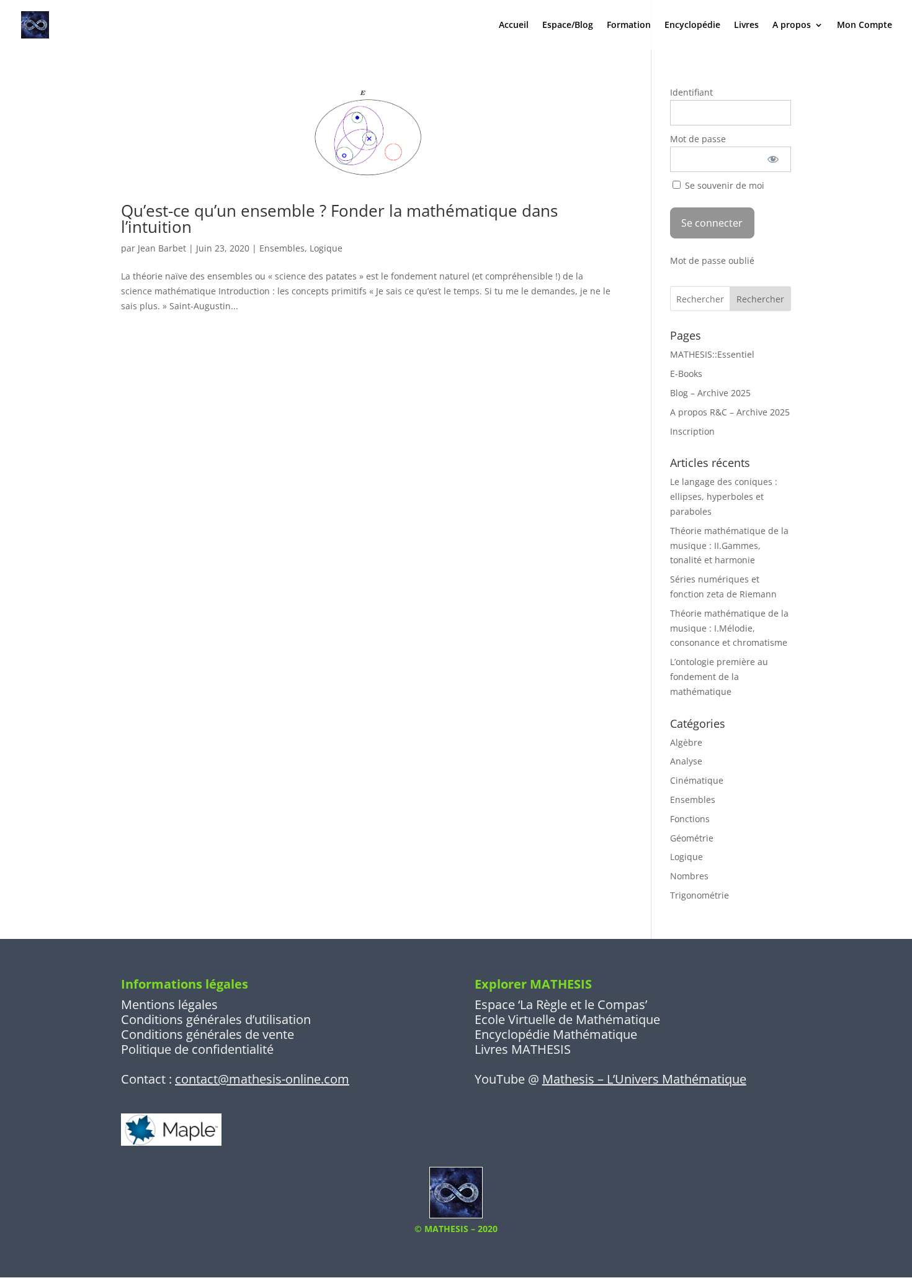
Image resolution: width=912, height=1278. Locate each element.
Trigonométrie (699, 895)
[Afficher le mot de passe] (773, 159)
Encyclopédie (692, 25)
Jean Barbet (162, 248)
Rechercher (760, 299)
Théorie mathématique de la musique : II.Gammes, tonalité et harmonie (729, 545)
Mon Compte (864, 25)
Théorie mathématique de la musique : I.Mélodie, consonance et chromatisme (729, 628)
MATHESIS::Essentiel (712, 354)
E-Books (686, 373)
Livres (746, 25)
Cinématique (696, 780)
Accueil (514, 25)
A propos (791, 25)
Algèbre (686, 742)
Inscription (692, 431)
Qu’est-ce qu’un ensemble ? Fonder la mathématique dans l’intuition (339, 218)
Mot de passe (698, 139)
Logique (326, 248)
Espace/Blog (567, 25)
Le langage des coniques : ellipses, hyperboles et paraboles (723, 496)
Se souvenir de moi (723, 185)
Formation (629, 25)
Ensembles (282, 248)
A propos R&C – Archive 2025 (730, 412)
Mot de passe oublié (712, 260)
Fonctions (690, 819)
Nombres (689, 876)
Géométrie (691, 838)
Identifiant (691, 92)
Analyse (686, 761)
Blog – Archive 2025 (710, 393)
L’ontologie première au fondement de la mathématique (719, 676)
